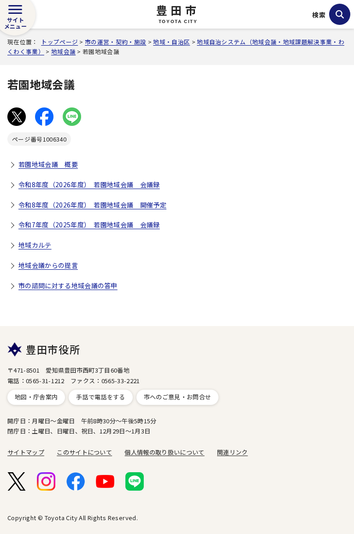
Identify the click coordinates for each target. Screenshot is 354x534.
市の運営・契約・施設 (115, 41)
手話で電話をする (100, 396)
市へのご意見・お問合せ (178, 396)
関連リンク (232, 452)
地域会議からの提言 (48, 265)
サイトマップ (25, 452)
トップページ (59, 41)
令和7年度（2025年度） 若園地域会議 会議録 (89, 224)
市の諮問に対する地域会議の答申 (68, 285)
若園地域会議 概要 (48, 164)
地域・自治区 (171, 41)
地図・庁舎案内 (36, 396)
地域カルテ (35, 244)
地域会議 (63, 51)
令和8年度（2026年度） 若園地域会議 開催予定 (92, 204)
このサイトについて (84, 452)
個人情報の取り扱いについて (164, 452)
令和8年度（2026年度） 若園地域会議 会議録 (89, 184)
